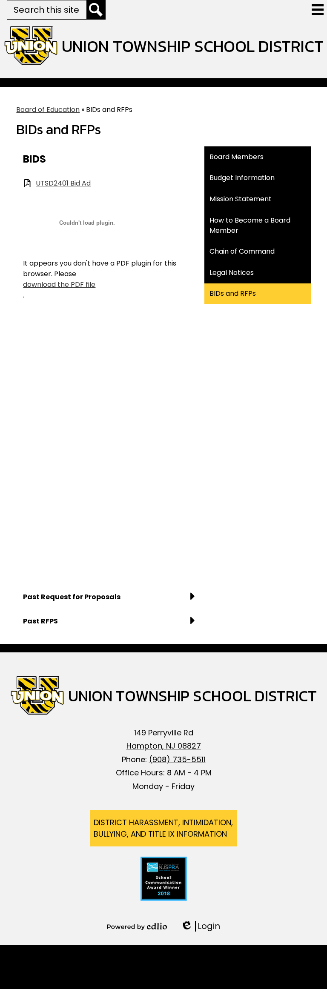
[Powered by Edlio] (137, 926)
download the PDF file (59, 284)
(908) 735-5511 (177, 759)
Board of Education (48, 109)
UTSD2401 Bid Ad (63, 183)
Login (200, 926)
